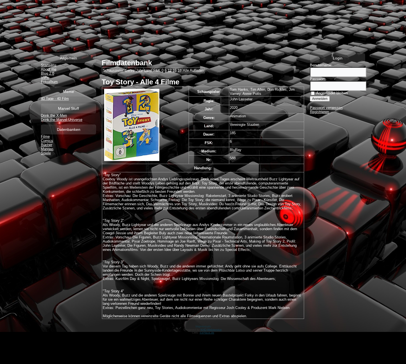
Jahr (139, 70)
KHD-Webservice (211, 329)
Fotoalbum (49, 82)
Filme (45, 136)
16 (174, 70)
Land (148, 70)
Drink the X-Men (54, 115)
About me (48, 69)
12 (170, 70)
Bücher (46, 145)
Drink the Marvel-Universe (61, 120)
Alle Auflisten (193, 70)
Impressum (203, 326)
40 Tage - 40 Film (55, 99)
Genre (130, 70)
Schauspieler (113, 70)
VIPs (45, 78)
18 (179, 70)
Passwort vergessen (326, 108)
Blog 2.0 (47, 73)
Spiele (46, 153)
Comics (47, 141)
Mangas (47, 149)
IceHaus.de (207, 332)
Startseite (48, 65)
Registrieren (319, 112)
